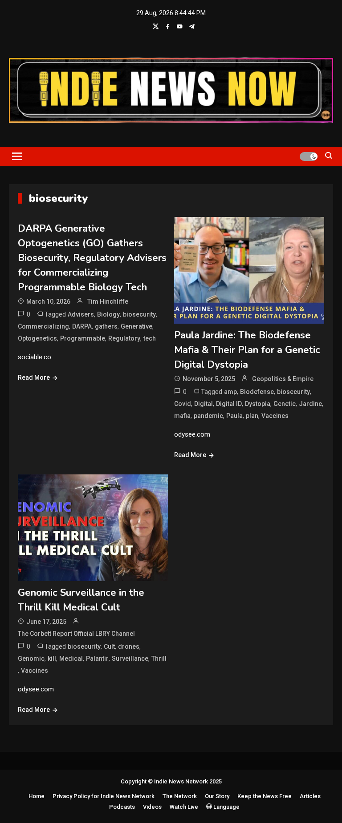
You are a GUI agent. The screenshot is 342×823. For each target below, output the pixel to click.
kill (52, 658)
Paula (234, 415)
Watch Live (184, 806)
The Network (180, 796)
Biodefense (257, 391)
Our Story (217, 796)
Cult (109, 646)
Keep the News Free (264, 796)
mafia (182, 415)
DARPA (82, 326)
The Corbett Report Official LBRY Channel (76, 633)
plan (252, 415)
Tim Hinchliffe (107, 301)
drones (128, 646)
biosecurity (139, 314)
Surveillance (130, 658)
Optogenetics (37, 338)
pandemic (208, 415)
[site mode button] (309, 156)
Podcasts (122, 806)
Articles (310, 796)
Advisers (81, 314)
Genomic (31, 658)
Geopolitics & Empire (283, 378)
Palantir (97, 658)
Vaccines (275, 415)
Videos (152, 806)
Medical (71, 658)
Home (36, 796)
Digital (203, 403)
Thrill (159, 658)
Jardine (310, 403)
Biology (108, 314)
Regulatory (124, 338)
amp (230, 391)
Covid (182, 403)
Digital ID (229, 403)
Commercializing (43, 326)
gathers (106, 326)
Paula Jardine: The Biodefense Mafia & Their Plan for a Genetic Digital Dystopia (247, 350)
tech (149, 338)
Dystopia (257, 403)
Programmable (82, 338)
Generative (136, 326)
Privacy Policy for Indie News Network (104, 796)
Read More (34, 377)
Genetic (284, 403)
